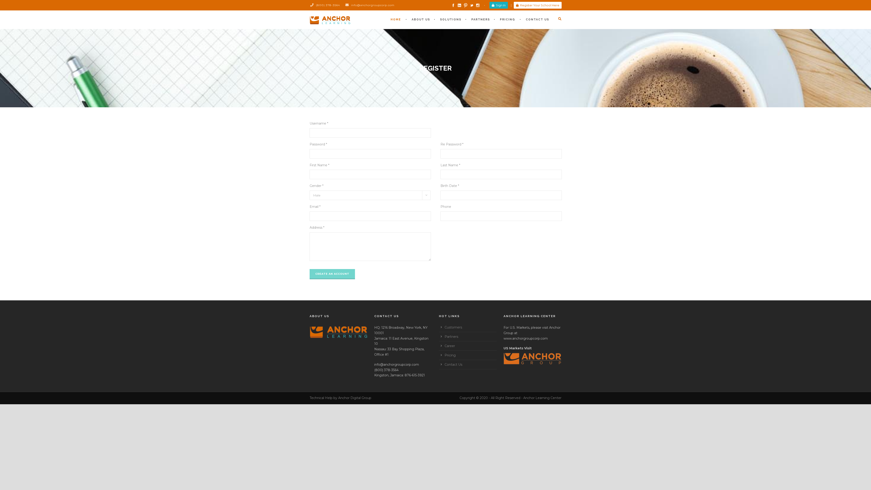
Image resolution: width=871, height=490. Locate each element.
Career (450, 346)
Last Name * (450, 165)
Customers (453, 327)
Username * (319, 123)
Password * (318, 144)
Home (396, 19)
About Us (421, 19)
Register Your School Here (539, 5)
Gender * (316, 186)
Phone (445, 207)
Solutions (450, 19)
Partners (480, 19)
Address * (317, 227)
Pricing (507, 19)
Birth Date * (449, 186)
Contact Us (537, 19)
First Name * (319, 165)
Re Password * (451, 144)
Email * (315, 207)
